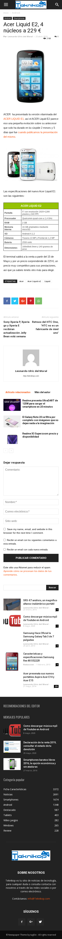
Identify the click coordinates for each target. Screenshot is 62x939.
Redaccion (28, 664)
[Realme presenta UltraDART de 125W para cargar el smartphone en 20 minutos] (12, 405)
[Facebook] (21, 922)
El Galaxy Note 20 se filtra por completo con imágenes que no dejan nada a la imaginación (40, 420)
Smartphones (19, 18)
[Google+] (31, 922)
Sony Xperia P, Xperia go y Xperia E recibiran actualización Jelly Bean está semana (16, 329)
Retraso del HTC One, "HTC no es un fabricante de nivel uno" (45, 327)
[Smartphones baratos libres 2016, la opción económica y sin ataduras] (12, 764)
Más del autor (42, 392)
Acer (21, 281)
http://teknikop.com (31, 376)
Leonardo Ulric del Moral (20, 36)
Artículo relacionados (18, 392)
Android (16, 12)
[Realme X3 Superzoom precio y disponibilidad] (12, 438)
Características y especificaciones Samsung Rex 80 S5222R (38, 657)
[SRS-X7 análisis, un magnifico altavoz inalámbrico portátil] (12, 604)
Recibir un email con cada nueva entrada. (27, 549)
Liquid (47, 281)
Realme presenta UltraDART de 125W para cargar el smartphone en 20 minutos (40, 403)
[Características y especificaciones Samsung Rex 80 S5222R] (12, 661)
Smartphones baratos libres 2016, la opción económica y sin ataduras (39, 763)
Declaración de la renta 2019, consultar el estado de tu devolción (39, 746)
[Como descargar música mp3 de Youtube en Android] (12, 621)
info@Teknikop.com (39, 898)
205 (56, 686)
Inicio (6, 12)
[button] (57, 4)
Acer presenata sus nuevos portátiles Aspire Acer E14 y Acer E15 (38, 677)
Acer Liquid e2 (34, 281)
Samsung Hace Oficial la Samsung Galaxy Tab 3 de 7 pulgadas (38, 636)
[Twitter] (40, 922)
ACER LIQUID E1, (13, 118)
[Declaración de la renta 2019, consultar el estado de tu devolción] (12, 747)
